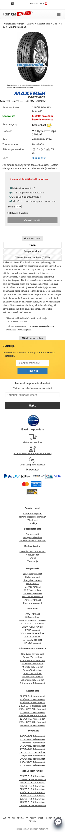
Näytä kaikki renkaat (14, 23)
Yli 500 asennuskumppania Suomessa (33, 453)
